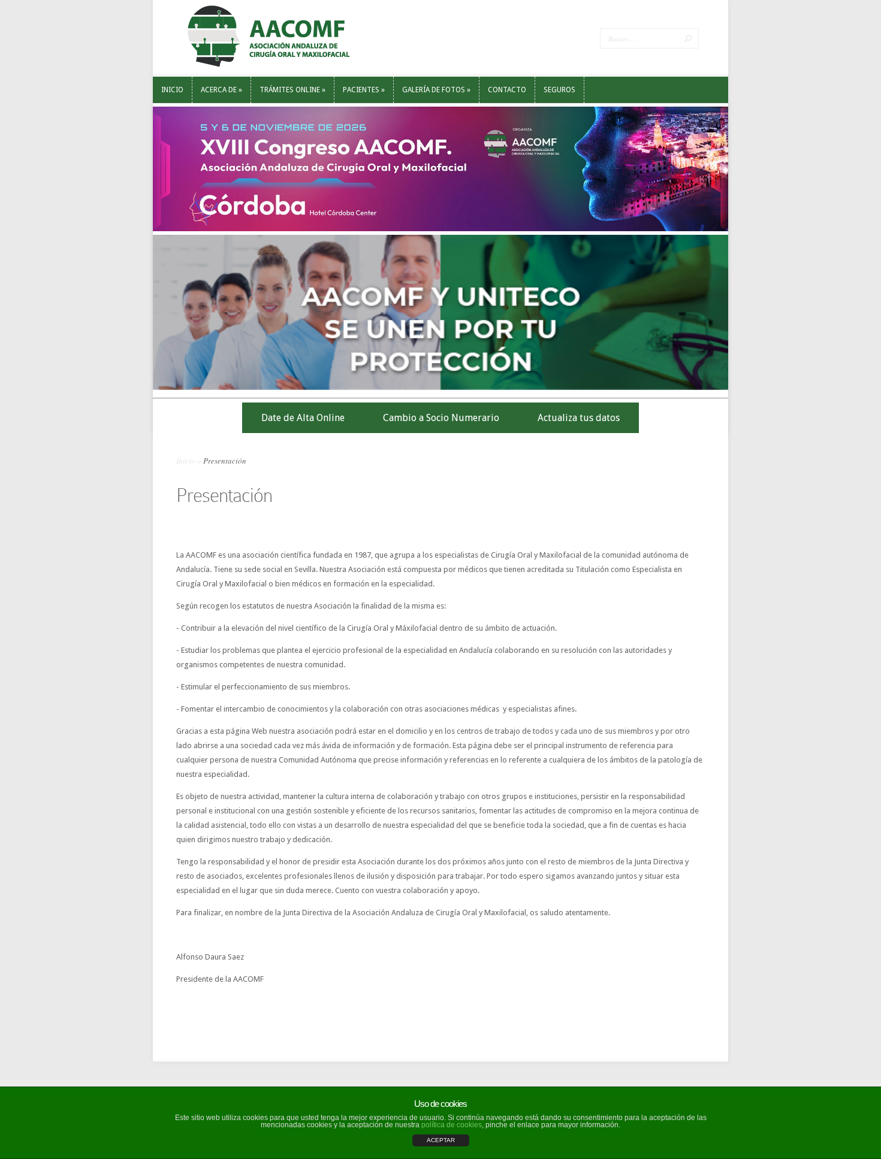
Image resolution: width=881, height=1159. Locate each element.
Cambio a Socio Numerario (441, 417)
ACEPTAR (441, 1140)
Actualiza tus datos (579, 417)
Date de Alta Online (303, 417)
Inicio (185, 460)
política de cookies (451, 1125)
